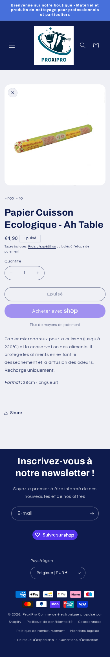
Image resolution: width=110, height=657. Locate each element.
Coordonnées (89, 621)
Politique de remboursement (40, 630)
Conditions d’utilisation (79, 639)
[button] (11, 45)
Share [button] (16, 413)
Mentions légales (84, 630)
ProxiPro (30, 614)
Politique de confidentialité (50, 621)
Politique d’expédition (35, 639)
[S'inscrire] (91, 513)
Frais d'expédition (42, 246)
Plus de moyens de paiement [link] (55, 325)
